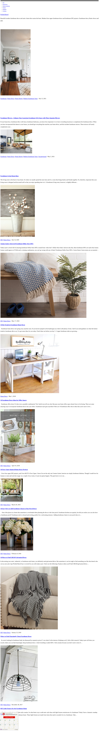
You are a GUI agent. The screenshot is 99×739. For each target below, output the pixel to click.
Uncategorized (42, 156)
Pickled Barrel (4, 14)
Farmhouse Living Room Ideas (9, 176)
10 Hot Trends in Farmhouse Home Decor (12, 325)
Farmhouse (3, 98)
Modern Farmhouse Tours (30, 98)
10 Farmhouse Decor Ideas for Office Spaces (13, 400)
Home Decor (10, 98)
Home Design (19, 98)
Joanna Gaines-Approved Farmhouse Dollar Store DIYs (16, 243)
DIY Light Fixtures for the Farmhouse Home (13, 708)
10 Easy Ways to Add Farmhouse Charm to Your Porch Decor (18, 508)
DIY (1, 240)
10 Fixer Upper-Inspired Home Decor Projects (14, 469)
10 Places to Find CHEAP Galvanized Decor (13, 557)
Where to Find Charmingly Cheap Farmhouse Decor (16, 636)
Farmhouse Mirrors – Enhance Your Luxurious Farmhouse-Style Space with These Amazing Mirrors (30, 118)
